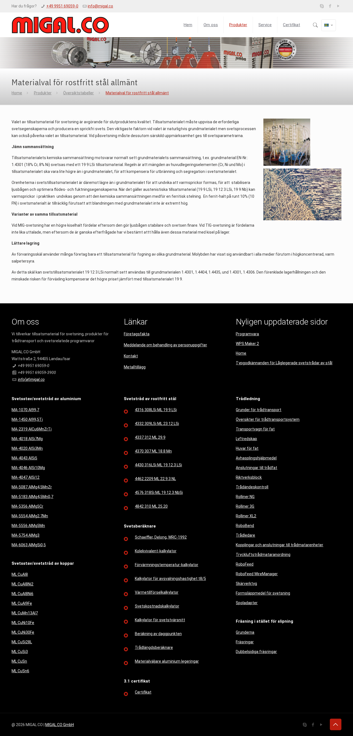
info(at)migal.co (31, 379)
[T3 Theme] (60, 24)
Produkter (43, 93)
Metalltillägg (135, 367)
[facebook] (330, 6)
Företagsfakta (136, 334)
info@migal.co (100, 6)
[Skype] (322, 6)
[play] (338, 6)
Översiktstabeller (78, 93)
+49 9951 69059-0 (62, 6)
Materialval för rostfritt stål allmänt (137, 93)
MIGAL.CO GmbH (59, 724)
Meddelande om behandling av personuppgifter (165, 345)
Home (17, 93)
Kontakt (131, 356)
